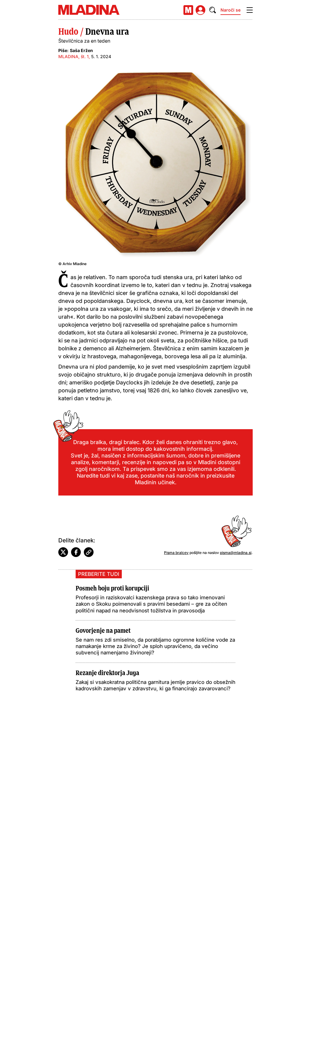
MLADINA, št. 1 (73, 56)
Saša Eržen (81, 50)
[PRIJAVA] (200, 10)
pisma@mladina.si (235, 552)
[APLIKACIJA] (188, 10)
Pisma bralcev (176, 552)
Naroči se (230, 9)
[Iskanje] (212, 10)
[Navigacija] (250, 10)
